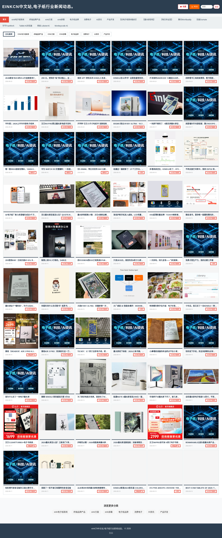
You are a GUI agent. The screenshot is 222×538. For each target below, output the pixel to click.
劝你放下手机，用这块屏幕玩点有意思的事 (203, 351)
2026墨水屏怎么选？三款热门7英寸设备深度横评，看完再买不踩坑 (69, 442)
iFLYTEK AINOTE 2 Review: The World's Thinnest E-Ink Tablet (181, 488)
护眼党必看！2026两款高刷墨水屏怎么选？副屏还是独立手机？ (103, 442)
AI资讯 (99, 19)
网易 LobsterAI (43, 25)
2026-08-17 (116, 127)
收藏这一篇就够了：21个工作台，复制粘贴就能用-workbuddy (140, 169)
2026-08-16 (8, 172)
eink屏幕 (61, 19)
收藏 (184, 7)
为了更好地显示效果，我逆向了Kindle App (96, 397)
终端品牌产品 (34, 19)
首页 (4, 19)
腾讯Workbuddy (184, 19)
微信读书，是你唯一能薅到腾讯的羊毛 (201, 214)
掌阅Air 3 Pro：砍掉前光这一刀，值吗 (58, 351)
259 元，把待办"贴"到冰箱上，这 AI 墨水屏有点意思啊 (64, 78)
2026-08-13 (153, 355)
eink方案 (48, 19)
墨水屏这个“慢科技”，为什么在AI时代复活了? (24, 306)
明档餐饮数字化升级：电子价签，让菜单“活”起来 (170, 306)
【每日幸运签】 (166, 19)
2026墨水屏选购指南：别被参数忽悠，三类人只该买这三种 (137, 442)
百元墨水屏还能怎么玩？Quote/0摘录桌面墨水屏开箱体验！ (67, 214)
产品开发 (110, 19)
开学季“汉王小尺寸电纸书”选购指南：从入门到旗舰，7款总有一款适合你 (107, 123)
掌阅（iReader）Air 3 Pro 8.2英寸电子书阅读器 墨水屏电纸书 (32, 351)
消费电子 (87, 19)
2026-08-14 (116, 309)
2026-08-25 (8, 81)
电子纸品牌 (74, 19)
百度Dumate (201, 19)
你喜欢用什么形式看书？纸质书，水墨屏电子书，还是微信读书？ (68, 306)
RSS (196, 7)
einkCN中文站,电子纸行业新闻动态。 (39, 6)
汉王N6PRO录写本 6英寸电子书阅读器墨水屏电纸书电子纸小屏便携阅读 (180, 442)
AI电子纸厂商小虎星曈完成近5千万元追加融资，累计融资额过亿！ (32, 214)
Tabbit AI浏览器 (25, 25)
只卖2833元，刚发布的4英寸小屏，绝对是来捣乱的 (134, 260)
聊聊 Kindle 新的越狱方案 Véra (55, 397)
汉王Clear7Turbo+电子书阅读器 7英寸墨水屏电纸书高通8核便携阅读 (35, 442)
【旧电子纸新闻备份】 (128, 19)
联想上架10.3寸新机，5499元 (53, 260)
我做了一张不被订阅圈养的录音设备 (56, 488)
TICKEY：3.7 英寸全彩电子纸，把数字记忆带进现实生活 (100, 351)
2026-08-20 (8, 127)
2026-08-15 (116, 218)
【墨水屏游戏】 (149, 19)
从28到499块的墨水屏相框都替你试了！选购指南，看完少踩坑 (103, 488)
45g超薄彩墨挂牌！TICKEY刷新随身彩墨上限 (169, 214)
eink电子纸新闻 (18, 19)
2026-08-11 (116, 400)
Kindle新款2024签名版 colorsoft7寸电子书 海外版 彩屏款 (140, 488)
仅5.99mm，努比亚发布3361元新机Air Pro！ (97, 169)
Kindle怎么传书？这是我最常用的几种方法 (131, 78)
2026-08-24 (44, 81)
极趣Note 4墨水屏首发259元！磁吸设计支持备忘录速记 (137, 397)
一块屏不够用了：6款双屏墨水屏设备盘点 (167, 123)
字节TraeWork (8, 25)
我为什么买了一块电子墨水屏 (17, 397)
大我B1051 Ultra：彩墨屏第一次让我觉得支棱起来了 (100, 306)
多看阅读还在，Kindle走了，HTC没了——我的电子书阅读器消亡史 (178, 169)
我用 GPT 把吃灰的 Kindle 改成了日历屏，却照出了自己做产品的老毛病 (108, 78)
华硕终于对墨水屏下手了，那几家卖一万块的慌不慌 (171, 397)
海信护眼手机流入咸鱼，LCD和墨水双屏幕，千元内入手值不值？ (140, 214)
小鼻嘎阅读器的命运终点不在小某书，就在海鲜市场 (171, 351)
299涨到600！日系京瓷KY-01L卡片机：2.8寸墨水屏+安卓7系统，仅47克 (35, 260)
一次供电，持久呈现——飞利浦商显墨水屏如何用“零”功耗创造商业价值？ (180, 260)
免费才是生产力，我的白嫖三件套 (200, 260)
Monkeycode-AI (61, 25)
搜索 (216, 7)
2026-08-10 (116, 491)
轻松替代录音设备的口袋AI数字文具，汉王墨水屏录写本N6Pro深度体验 (35, 488)
